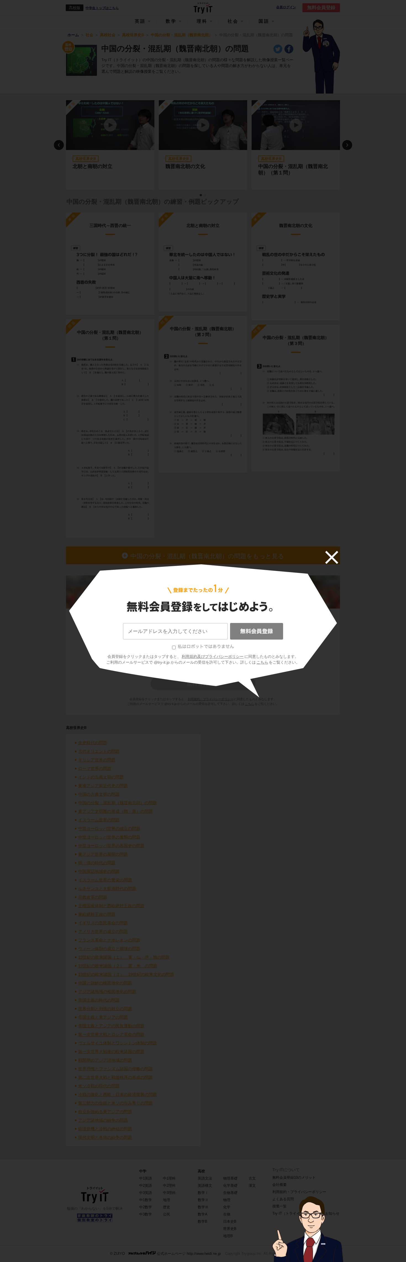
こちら (262, 662)
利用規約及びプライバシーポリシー (213, 656)
